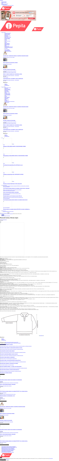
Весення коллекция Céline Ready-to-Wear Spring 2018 (12, 183)
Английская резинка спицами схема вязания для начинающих (11, 379)
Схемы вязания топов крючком (6, 451)
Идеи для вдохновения (4, 185)
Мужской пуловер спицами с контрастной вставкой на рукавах (11, 347)
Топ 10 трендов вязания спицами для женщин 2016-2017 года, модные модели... (14, 391)
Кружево (6, 100)
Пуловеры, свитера (7, 38)
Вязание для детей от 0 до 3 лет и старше (8, 57)
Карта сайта (51, 458)
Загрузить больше (2, 398)
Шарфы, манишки (7, 44)
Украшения (6, 98)
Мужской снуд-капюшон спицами (6, 372)
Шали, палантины (7, 43)
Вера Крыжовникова (4, 219)
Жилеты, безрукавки (7, 89)
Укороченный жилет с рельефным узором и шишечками (13, 78)
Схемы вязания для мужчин (8, 47)
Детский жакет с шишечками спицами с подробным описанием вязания (15, 55)
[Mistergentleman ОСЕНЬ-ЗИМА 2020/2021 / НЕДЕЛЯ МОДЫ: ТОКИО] (7, 153)
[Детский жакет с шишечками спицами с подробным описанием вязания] (5, 54)
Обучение (6, 48)
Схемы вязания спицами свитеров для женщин (6, 421)
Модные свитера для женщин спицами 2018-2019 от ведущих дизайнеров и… (16, 209)
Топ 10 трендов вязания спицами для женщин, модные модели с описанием (16, 188)
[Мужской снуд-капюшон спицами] (10, 371)
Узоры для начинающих (8, 51)
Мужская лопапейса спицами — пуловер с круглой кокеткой (10, 366)
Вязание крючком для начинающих (9, 101)
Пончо (6, 39)
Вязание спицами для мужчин (6, 215)
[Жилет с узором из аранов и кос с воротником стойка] (9, 72)
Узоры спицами (7, 49)
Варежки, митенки (7, 33)
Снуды (6, 40)
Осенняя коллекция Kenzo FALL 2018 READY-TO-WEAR (13, 174)
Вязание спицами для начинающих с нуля (7, 395)
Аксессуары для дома (8, 87)
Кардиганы (6, 35)
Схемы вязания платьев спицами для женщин (8, 449)
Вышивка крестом (4, 4)
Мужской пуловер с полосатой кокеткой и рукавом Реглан (10, 360)
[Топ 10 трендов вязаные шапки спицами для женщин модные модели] (13, 197)
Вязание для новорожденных (9, 46)
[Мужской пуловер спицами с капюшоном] (11, 355)
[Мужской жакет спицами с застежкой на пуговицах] (13, 361)
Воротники (6, 88)
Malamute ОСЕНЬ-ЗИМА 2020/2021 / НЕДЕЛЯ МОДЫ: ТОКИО (14, 146)
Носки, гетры (7, 91)
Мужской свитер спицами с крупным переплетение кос (9, 369)
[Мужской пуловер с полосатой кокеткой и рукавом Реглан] (8, 358)
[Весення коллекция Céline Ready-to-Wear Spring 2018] (8, 181)
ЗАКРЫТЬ (1, 0)
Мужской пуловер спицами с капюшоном (7, 357)
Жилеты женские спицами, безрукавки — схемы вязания (11, 75)
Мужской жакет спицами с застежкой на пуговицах (9, 363)
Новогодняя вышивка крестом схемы (8, 5)
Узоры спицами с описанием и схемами (7, 450)
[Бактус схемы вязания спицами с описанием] (12, 189)
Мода (2, 3)
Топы (5, 41)
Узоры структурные (7, 50)
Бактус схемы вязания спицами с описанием (11, 192)
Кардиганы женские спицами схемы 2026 (8, 452)
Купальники (6, 36)
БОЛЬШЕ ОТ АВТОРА (9, 344)
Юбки (5, 45)
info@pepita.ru (7, 459)
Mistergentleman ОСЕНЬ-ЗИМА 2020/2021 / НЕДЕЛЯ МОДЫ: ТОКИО (15, 155)
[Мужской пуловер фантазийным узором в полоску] (12, 352)
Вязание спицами (4, 1)
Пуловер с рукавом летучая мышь (9, 69)
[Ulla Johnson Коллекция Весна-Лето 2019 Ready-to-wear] (8, 162)
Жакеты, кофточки (7, 34)
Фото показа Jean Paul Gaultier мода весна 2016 (11, 342)
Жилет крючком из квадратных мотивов (10, 62)
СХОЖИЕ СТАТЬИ (3, 344)
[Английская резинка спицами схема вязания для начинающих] (2, 378)
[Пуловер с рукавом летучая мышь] (5, 118)
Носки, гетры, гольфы (8, 37)
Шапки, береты (7, 97)
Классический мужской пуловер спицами (7, 350)
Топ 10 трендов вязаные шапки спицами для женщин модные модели (15, 199)
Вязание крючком (4, 2)
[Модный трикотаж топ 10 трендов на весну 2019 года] (12, 193)
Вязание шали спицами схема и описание (9, 190)
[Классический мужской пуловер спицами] (11, 349)
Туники (6, 42)
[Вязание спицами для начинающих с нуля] (7, 394)
